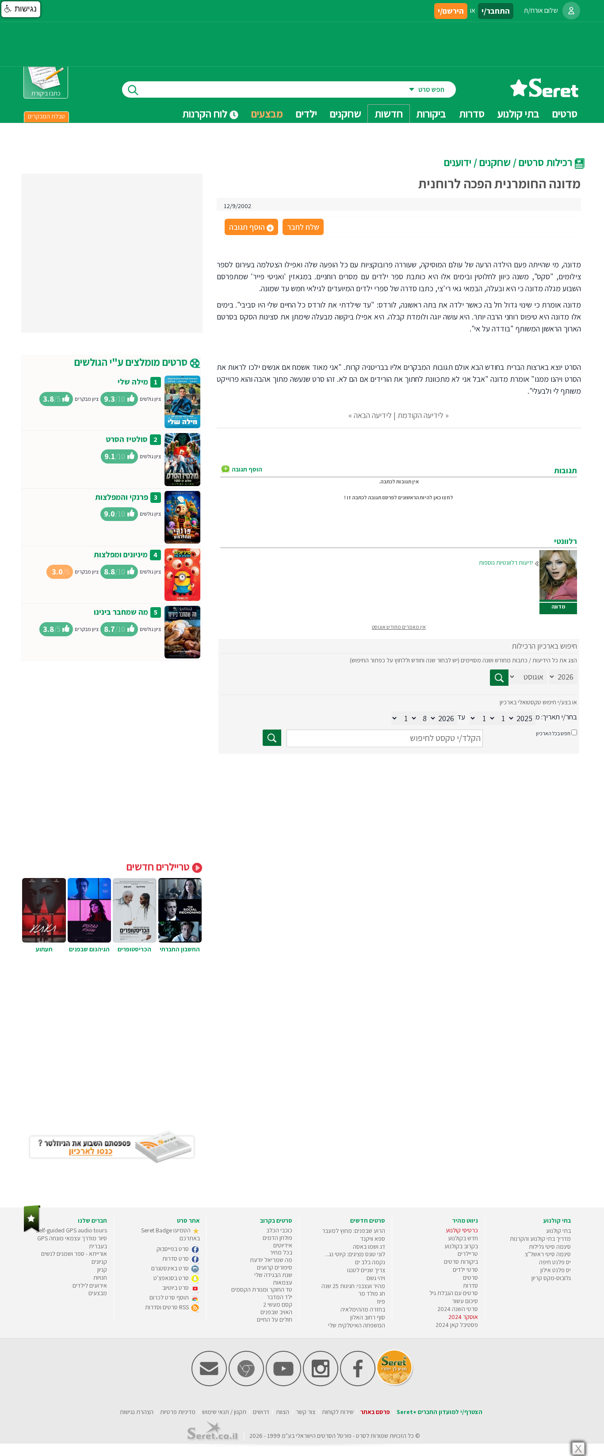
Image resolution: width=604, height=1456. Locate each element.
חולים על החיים (274, 1319)
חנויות (100, 1277)
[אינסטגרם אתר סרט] (320, 1384)
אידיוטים (282, 1245)
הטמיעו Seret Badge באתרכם (170, 1234)
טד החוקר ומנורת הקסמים (261, 1289)
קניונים (99, 1262)
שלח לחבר (303, 227)
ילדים (306, 113)
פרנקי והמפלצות (121, 497)
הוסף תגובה (250, 227)
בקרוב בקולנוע (461, 1246)
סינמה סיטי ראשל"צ (548, 1254)
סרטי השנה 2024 (457, 1309)
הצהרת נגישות (136, 1412)
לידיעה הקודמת (420, 415)
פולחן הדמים (277, 1238)
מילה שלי (133, 381)
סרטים (470, 1277)
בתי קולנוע (558, 1231)
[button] (20, 9)
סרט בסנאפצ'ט (171, 1278)
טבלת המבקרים (46, 116)
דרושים (261, 1412)
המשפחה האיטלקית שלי (356, 1325)
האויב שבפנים (276, 1312)
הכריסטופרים (134, 949)
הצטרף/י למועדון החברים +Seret (439, 1412)
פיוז (381, 1301)
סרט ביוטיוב (176, 1288)
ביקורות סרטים (461, 1262)
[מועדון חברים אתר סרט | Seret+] (209, 1384)
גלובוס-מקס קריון (551, 1278)
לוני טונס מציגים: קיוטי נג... (355, 1254)
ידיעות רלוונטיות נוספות (506, 562)
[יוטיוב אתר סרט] (283, 1384)
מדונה (558, 606)
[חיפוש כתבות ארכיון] (499, 677)
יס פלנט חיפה (555, 1262)
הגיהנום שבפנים (89, 949)
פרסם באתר (375, 1412)
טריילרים (468, 1254)
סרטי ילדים (465, 1270)
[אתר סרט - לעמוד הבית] (32, 1230)
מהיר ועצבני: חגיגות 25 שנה (353, 1286)
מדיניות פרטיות (177, 1412)
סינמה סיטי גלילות (550, 1247)
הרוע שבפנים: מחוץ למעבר (353, 1231)
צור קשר (305, 1412)
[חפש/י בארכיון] (272, 738)
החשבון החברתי (180, 949)
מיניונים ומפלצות (121, 554)
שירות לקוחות (338, 1412)
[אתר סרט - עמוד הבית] (544, 94)
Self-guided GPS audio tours (71, 1230)
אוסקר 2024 (463, 1317)
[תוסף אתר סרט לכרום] (246, 1384)
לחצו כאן (443, 497)
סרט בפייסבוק (173, 1249)
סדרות (470, 1285)
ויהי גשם (376, 1278)
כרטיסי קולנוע (462, 1230)
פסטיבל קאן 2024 (457, 1325)
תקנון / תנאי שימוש (224, 1412)
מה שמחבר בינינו (121, 612)
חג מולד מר (371, 1293)
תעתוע (44, 949)
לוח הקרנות (205, 113)
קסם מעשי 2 (277, 1304)
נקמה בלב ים (370, 1262)
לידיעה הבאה (373, 415)
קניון (102, 1270)
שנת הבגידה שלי (273, 1275)
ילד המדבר (279, 1297)
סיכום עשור (465, 1301)
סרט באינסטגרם (170, 1268)
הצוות (282, 1412)
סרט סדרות (176, 1258)
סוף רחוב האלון (367, 1317)
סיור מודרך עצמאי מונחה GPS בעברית (72, 1242)
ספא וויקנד (372, 1239)
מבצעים (267, 113)
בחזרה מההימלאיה (362, 1309)
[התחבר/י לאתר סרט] (571, 10)
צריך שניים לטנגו (366, 1270)
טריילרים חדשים (159, 866)
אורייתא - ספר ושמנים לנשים (74, 1254)
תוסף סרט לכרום (169, 1297)
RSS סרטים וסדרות (167, 1307)
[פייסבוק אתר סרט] (357, 1384)
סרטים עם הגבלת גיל (453, 1293)
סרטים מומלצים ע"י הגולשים (132, 362)
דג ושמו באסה (369, 1247)
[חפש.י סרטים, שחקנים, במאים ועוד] (131, 89)
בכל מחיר (281, 1252)
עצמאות (282, 1282)
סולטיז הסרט (127, 439)
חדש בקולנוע (463, 1238)
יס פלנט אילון (555, 1270)
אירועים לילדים (90, 1285)
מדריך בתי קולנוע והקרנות (540, 1239)
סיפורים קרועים (274, 1267)
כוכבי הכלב (279, 1230)
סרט (361, 1436)
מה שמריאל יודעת (271, 1260)
